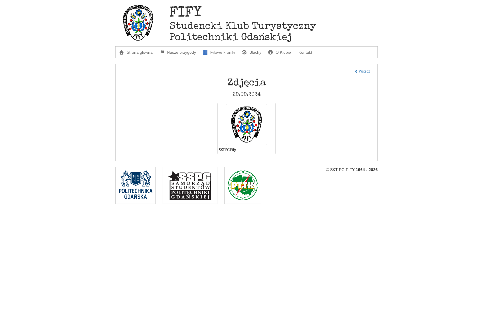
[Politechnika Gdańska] (135, 185)
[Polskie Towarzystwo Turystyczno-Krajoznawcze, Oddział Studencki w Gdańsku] (242, 185)
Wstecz (364, 71)
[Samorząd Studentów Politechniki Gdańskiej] (190, 185)
